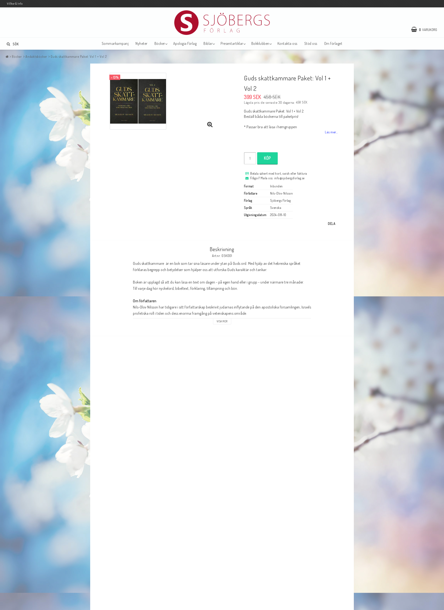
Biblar (208, 43)
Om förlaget (333, 43)
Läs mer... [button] (331, 132)
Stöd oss (310, 43)
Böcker (159, 43)
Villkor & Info (14, 3)
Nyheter (142, 43)
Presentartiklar (232, 43)
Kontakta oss (287, 43)
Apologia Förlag (185, 43)
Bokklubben (260, 43)
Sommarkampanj (115, 43)
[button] (426, 29)
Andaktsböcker (36, 56)
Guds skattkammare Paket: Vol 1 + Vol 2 (79, 56)
